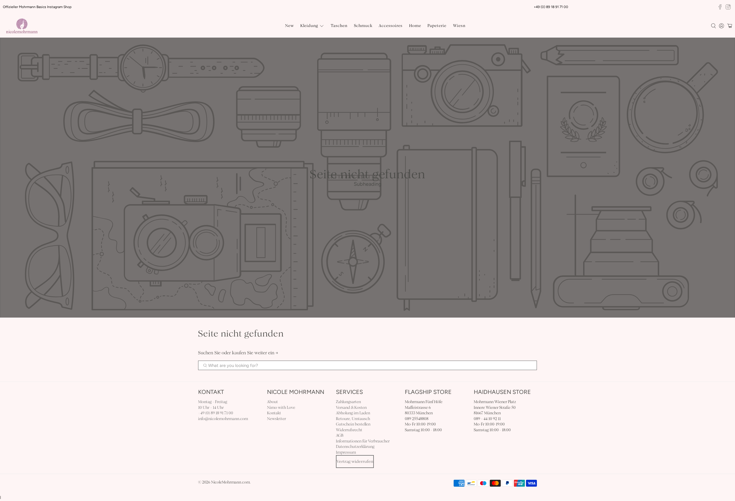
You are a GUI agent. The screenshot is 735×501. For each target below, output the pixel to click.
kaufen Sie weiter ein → (255, 352)
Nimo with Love (281, 407)
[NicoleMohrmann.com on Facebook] (720, 6)
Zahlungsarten (348, 401)
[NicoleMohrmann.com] (22, 25)
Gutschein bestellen (353, 424)
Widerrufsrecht (349, 430)
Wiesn (459, 25)
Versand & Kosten (351, 407)
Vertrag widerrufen (354, 461)
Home (415, 25)
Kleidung (309, 25)
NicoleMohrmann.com (230, 482)
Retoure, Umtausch (353, 418)
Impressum (346, 452)
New (289, 25)
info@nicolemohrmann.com (223, 418)
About (272, 401)
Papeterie (437, 25)
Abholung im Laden (353, 413)
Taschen (339, 25)
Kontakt (274, 413)
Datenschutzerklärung (355, 446)
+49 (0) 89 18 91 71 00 (215, 413)
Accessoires (391, 25)
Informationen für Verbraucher (363, 441)
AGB (339, 435)
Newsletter (276, 418)
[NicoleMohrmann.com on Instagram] (728, 6)
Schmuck (363, 25)
